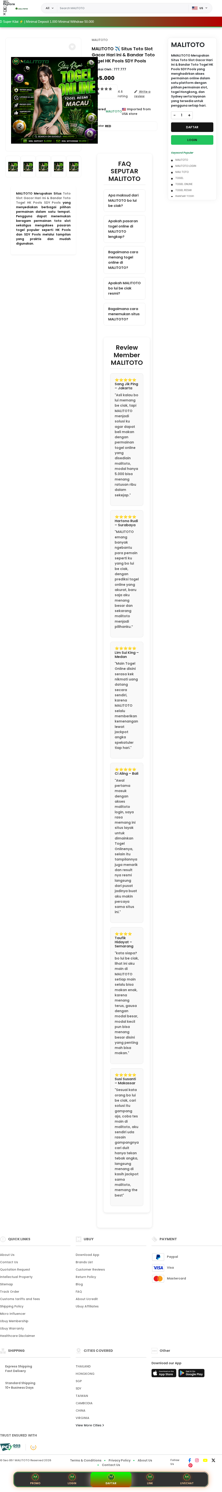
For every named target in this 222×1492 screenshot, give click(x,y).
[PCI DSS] (10, 1447)
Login (72, 1483)
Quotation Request (15, 1269)
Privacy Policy (120, 1460)
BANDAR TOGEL (184, 196)
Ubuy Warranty (12, 1328)
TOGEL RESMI (183, 190)
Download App (87, 1255)
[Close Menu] (5, 9)
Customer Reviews (90, 1269)
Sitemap (6, 1284)
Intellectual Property (16, 1277)
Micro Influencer (13, 1314)
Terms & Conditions (85, 1460)
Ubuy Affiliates (87, 1306)
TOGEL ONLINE (184, 184)
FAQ (79, 1291)
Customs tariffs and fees (20, 1299)
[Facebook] (190, 1461)
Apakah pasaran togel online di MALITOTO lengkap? (123, 229)
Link (150, 1483)
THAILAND (83, 1366)
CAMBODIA (84, 1403)
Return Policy (86, 1277)
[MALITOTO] (21, 8)
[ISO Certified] (31, 1447)
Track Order (9, 1291)
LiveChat (187, 1483)
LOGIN (192, 140)
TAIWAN (82, 1396)
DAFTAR (192, 127)
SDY (78, 1388)
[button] (72, 46)
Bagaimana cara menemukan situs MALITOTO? (124, 314)
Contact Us (9, 1262)
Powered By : (99, 111)
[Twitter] (213, 1461)
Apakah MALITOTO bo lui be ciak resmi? (124, 288)
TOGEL (179, 178)
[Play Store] (191, 1374)
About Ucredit (87, 1299)
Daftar (111, 1483)
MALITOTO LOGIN (185, 166)
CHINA (80, 1410)
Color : (103, 126)
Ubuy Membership (14, 1321)
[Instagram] (197, 1461)
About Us (7, 1255)
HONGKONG (85, 1374)
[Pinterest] (190, 1466)
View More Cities (89, 1425)
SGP (79, 1381)
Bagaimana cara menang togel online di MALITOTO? (123, 260)
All (47, 8)
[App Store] (165, 1374)
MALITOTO (100, 40)
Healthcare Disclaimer (17, 1336)
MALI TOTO (182, 172)
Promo (35, 1483)
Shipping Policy (11, 1306)
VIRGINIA (82, 1418)
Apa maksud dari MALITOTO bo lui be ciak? (123, 200)
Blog (79, 1284)
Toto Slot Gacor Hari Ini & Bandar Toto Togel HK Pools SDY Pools (43, 198)
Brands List (84, 1262)
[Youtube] (205, 1461)
